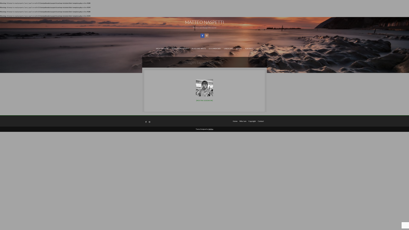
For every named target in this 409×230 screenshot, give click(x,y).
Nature (239, 48)
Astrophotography (180, 48)
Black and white (199, 48)
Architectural (162, 48)
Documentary (215, 48)
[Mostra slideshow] (204, 100)
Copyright (252, 121)
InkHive (210, 129)
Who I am (242, 121)
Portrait (249, 48)
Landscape (228, 48)
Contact (261, 121)
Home (235, 121)
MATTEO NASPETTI (204, 22)
